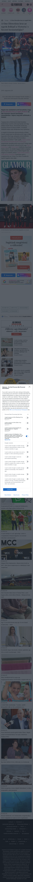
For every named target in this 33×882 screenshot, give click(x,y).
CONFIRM (10, 489)
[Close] (30, 387)
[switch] (27, 417)
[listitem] (16, 414)
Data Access (16, 495)
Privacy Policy (25, 495)
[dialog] (16, 441)
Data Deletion (8, 495)
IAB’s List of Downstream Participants (18, 409)
